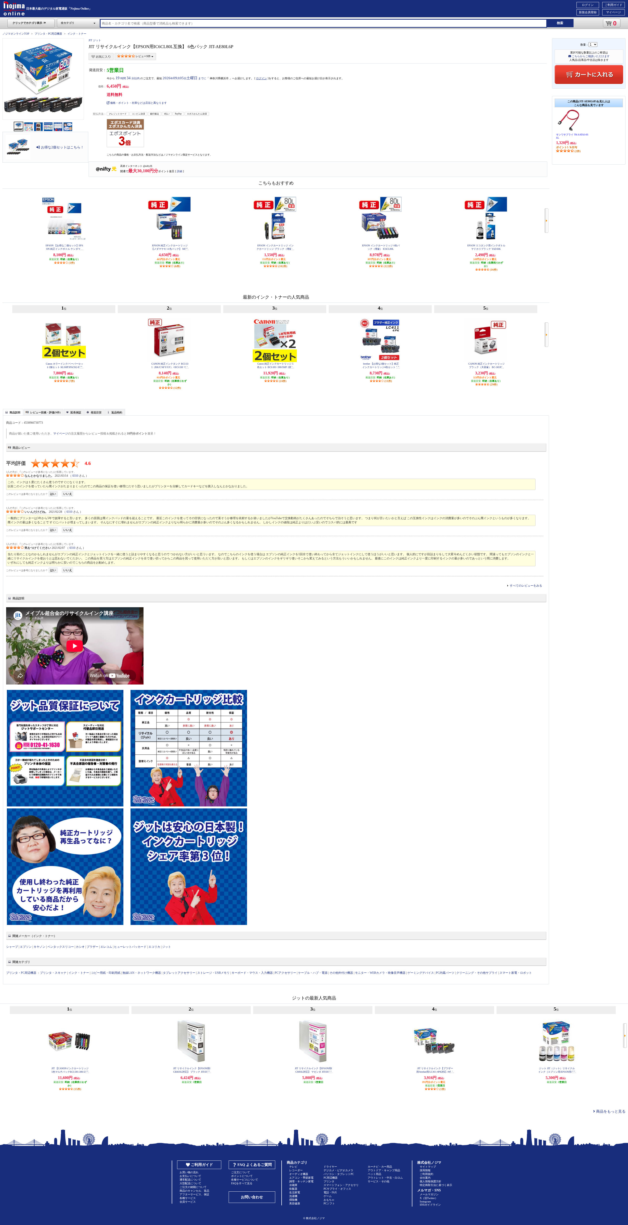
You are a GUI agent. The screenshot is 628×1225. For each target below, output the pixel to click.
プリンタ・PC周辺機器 (48, 33)
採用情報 (425, 1170)
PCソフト (329, 1203)
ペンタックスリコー (60, 946)
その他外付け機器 (341, 973)
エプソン (26, 946)
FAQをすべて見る (241, 1183)
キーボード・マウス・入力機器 (253, 973)
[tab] (13, 412)
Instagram (425, 1201)
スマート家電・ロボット (515, 973)
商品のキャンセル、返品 (194, 1190)
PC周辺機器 (331, 1177)
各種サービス (188, 1198)
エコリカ (154, 946)
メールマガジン (429, 1194)
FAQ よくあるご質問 (254, 1165)
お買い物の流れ (189, 1172)
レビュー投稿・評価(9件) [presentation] (45, 412)
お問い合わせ (252, 1197)
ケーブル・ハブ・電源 (312, 973)
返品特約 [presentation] (116, 412)
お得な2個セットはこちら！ (62, 147)
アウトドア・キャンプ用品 (384, 1170)
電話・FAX (330, 1192)
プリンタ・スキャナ (53, 973)
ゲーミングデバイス (420, 973)
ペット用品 (374, 1173)
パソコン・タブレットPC (339, 1173)
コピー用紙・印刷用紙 (105, 973)
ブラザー (92, 946)
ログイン (588, 5)
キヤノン (39, 946)
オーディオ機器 (298, 1173)
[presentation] (12, 411)
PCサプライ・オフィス (337, 1188)
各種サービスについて (244, 1179)
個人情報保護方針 (430, 1181)
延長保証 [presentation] (75, 412)
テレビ (293, 1166)
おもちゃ (329, 1199)
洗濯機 (293, 1196)
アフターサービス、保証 (194, 1194)
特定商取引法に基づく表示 (436, 1185)
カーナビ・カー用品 (380, 1166)
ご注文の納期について (193, 1186)
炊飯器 (293, 1188)
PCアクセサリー (285, 973)
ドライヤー (330, 1166)
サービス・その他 (378, 1181)
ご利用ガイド (613, 5)
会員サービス (188, 1201)
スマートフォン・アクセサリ (341, 1185)
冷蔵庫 (293, 1185)
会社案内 (425, 1177)
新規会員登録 (588, 12)
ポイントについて (242, 1175)
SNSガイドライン (430, 1204)
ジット (166, 946)
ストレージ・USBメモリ (213, 973)
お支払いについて (190, 1175)
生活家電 (294, 1192)
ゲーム (328, 1196)
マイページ (613, 12)
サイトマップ (428, 1166)
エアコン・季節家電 (301, 1177)
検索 (560, 23)
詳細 (179, 171)
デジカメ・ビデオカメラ (338, 1170)
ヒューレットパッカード (130, 946)
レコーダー (296, 1170)
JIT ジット (95, 40)
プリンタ (329, 1181)
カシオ (80, 946)
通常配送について (190, 1179)
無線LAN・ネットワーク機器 (141, 973)
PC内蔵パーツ (445, 973)
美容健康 (294, 1203)
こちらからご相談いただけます (590, 56)
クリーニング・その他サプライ (476, 973)
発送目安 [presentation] (96, 412)
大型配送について (190, 1183)
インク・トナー (76, 33)
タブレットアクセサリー (179, 973)
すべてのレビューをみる (526, 585)
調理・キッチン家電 (301, 1181)
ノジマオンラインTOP (15, 33)
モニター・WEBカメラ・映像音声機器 (380, 973)
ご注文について (240, 1172)
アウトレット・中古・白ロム (385, 1177)
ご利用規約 (426, 1173)
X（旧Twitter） (429, 1198)
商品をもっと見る (610, 1111)
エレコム (106, 946)
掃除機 (293, 1199)
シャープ (12, 946)
